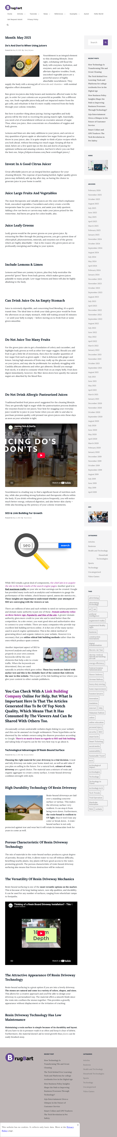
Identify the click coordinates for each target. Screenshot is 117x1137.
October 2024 (94, 243)
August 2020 (93, 421)
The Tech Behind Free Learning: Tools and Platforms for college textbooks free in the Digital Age (97, 83)
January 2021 (93, 399)
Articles (20, 14)
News (46, 14)
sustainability (94, 751)
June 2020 (92, 430)
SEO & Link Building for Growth (23, 513)
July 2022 (92, 328)
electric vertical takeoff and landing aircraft (97, 657)
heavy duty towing (97, 684)
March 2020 (93, 443)
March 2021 (93, 394)
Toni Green (28, 518)
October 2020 (94, 412)
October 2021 (94, 363)
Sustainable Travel (97, 756)
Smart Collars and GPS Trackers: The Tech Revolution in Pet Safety (58, 1114)
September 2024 (95, 248)
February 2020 (94, 448)
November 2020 (95, 408)
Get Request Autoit (14, 19)
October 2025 (94, 199)
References (59, 14)
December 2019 (94, 456)
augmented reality (97, 620)
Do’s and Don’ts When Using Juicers (26, 45)
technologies (94, 772)
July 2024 (92, 257)
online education (96, 722)
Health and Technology (98, 551)
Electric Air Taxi (96, 650)
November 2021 (94, 359)
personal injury (95, 727)
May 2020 (92, 434)
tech (91, 760)
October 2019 (94, 465)
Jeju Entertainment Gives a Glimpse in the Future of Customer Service (56, 1103)
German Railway (96, 679)
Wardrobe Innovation (93, 803)
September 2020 (95, 416)
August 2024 (93, 252)
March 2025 (93, 226)
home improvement (97, 689)
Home (9, 14)
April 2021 (92, 390)
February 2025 (94, 230)
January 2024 (93, 274)
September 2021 (95, 368)
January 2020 (94, 452)
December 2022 (95, 310)
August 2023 (93, 297)
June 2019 (92, 483)
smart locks (94, 737)
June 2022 (92, 332)
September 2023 (95, 292)
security (92, 732)
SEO (100, 732)
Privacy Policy (33, 19)
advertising (94, 598)
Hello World (98, 14)
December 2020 (95, 403)
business (92, 632)
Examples (73, 14)
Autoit (86, 14)
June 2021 (92, 381)
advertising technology (94, 603)
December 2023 (95, 279)
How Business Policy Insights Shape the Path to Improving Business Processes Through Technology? (97, 102)
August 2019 (93, 474)
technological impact (95, 766)
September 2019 (95, 470)
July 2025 (92, 208)
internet (92, 708)
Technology (93, 567)
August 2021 (93, 372)
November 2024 (95, 239)
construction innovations (94, 638)
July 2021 (92, 377)
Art (94, 609)
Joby (100, 708)
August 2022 (93, 323)
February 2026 (94, 190)
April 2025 (92, 221)
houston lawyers (96, 694)
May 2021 (92, 385)
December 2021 (94, 354)
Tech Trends (94, 793)
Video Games (93, 576)
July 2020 (92, 425)
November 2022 (95, 314)
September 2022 (95, 319)
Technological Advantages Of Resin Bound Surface (34, 750)
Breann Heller (29, 755)
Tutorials (33, 14)
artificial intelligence (94, 615)
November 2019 (94, 461)
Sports (91, 563)
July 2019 (92, 479)
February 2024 (94, 270)
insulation (93, 703)
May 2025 (92, 217)
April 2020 (92, 439)
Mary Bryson (29, 50)
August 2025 (93, 204)
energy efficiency (96, 663)
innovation (93, 698)
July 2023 (92, 301)
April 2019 (92, 492)
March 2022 (93, 345)
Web (91, 809)
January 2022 (93, 350)
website (99, 809)
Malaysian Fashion (96, 713)
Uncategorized (94, 572)
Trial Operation (95, 797)
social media (94, 746)
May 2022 (92, 337)
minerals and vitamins (51, 84)
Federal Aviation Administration (96, 669)
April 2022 (92, 341)
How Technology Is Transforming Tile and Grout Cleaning (98, 68)
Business (92, 546)
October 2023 (94, 288)
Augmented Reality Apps (97, 626)
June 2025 (92, 212)
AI (90, 609)
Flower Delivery (95, 674)
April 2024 (92, 266)
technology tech (96, 788)
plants (65, 1033)
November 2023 (95, 283)
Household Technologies (102, 557)
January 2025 (93, 235)
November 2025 (95, 195)
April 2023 (92, 306)
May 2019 (92, 487)
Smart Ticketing (96, 741)
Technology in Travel (95, 782)
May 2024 (92, 261)
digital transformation (95, 644)
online (91, 717)
